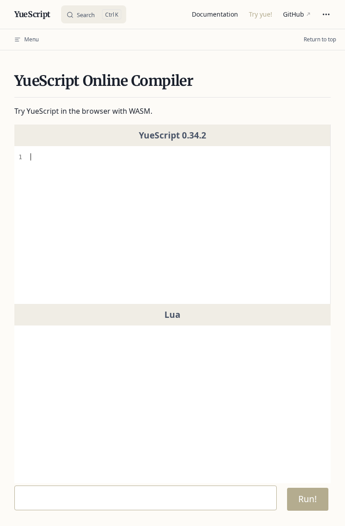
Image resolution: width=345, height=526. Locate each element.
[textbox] (176, 225)
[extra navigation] (326, 14)
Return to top (320, 39)
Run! (307, 499)
